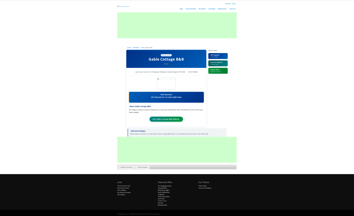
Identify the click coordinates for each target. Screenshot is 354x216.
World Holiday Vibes (164, 192)
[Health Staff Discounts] (123, 6)
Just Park (160, 203)
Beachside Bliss (162, 205)
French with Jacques (164, 196)
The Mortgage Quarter (164, 186)
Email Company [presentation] (142, 167)
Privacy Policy (202, 186)
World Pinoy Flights (163, 190)
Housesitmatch (162, 188)
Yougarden (161, 194)
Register (228, 3)
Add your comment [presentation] (126, 167)
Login (233, 3)
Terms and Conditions (205, 188)
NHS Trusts (202, 9)
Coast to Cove (162, 201)
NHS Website (121, 195)
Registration (222, 9)
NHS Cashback (121, 190)
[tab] (126, 167)
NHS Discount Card (123, 188)
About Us (233, 9)
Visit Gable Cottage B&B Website (165, 119)
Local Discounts (190, 9)
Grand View (161, 199)
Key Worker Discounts (124, 192)
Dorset (129, 47)
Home (181, 9)
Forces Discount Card (123, 186)
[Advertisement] (172, 25)
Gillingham (136, 47)
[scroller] (351, 214)
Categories (211, 9)
